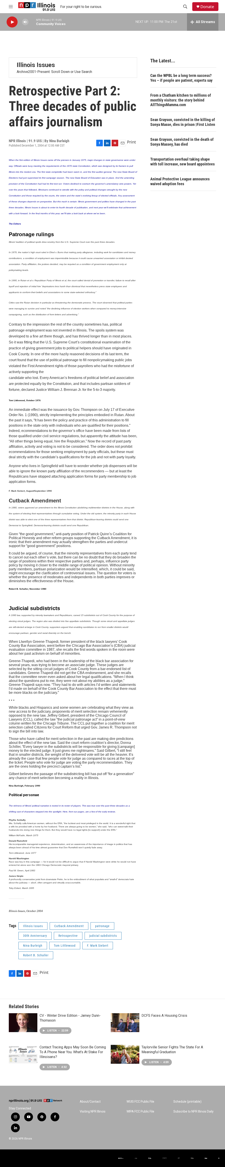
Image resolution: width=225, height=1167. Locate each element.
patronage (102, 926)
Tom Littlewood (65, 945)
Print (131, 142)
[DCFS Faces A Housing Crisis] (125, 1022)
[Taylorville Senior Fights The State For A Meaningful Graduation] (125, 1054)
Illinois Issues (33, 926)
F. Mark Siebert (97, 945)
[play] (12, 22)
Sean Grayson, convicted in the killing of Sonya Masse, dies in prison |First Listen (182, 122)
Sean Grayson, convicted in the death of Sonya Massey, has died (182, 142)
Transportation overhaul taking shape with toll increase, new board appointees (182, 161)
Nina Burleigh (32, 945)
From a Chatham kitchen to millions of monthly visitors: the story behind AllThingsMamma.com (180, 100)
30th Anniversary (35, 935)
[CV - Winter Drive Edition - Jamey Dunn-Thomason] (23, 1022)
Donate (207, 6)
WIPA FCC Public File (140, 1111)
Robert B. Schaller (36, 955)
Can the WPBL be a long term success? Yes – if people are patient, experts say (181, 78)
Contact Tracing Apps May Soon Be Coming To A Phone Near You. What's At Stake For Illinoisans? (73, 1052)
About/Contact (90, 1101)
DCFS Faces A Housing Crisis (164, 1015)
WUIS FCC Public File (140, 1101)
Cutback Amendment (69, 926)
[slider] (32, 22)
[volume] (25, 22)
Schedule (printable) (187, 1101)
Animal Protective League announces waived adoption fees (180, 181)
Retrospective (68, 935)
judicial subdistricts (103, 935)
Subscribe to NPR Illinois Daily (193, 1111)
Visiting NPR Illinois (92, 1111)
